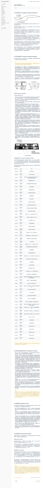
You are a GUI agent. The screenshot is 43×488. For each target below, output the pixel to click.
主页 (28, 1)
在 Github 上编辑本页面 (18, 477)
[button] (5, 4)
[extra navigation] (41, 1)
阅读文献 (31, 1)
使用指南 (34, 1)
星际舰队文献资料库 (6, 1)
